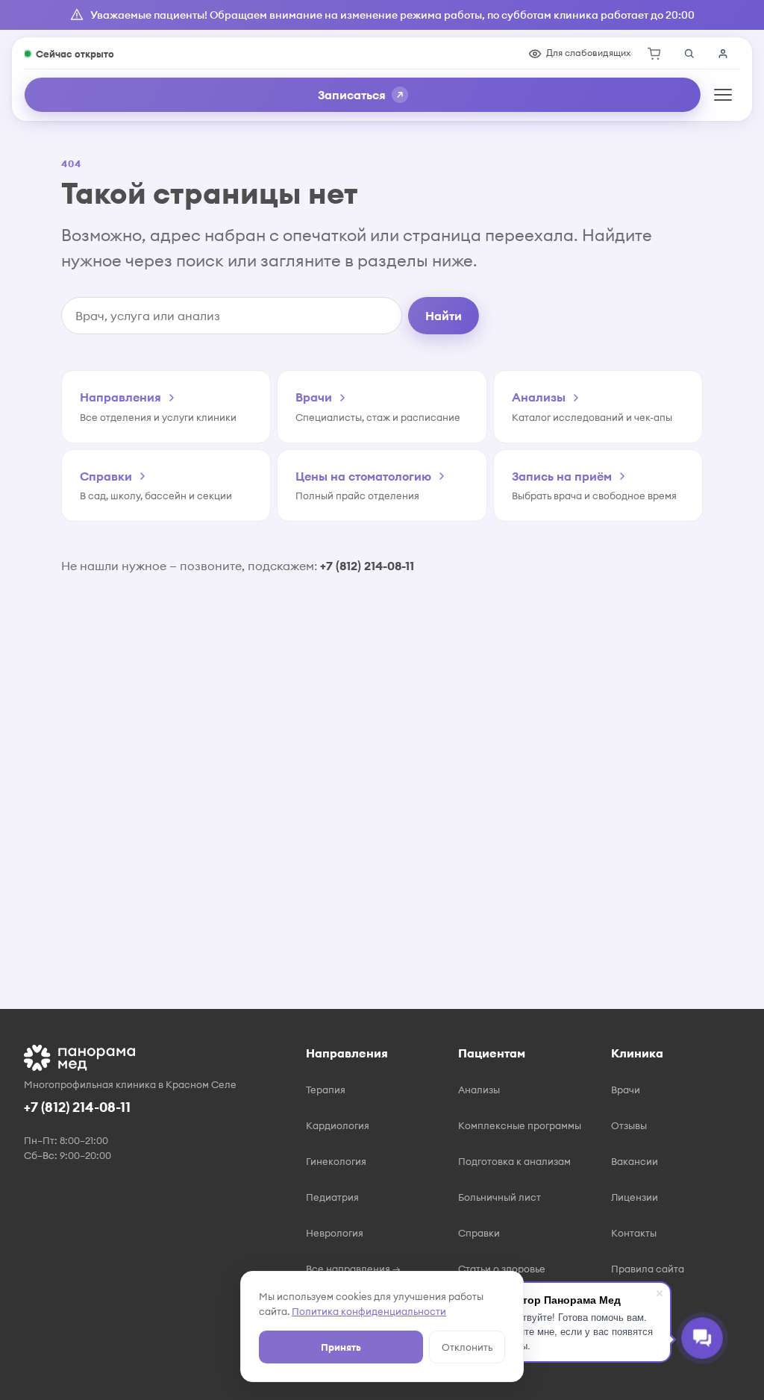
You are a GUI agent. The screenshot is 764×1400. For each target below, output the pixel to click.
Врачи (625, 1090)
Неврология (334, 1233)
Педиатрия (332, 1197)
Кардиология (337, 1125)
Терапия (325, 1090)
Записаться (352, 94)
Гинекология (336, 1161)
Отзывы (629, 1125)
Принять (341, 1347)
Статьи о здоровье (501, 1269)
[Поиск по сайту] (688, 53)
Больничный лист (499, 1197)
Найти (443, 315)
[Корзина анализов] (654, 53)
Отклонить (467, 1347)
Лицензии (634, 1197)
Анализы (479, 1090)
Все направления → (353, 1269)
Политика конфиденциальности (369, 1311)
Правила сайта (647, 1269)
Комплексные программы (519, 1125)
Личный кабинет (723, 53)
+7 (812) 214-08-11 (367, 565)
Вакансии (634, 1161)
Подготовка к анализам (514, 1161)
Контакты (634, 1233)
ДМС (470, 1376)
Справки (479, 1233)
